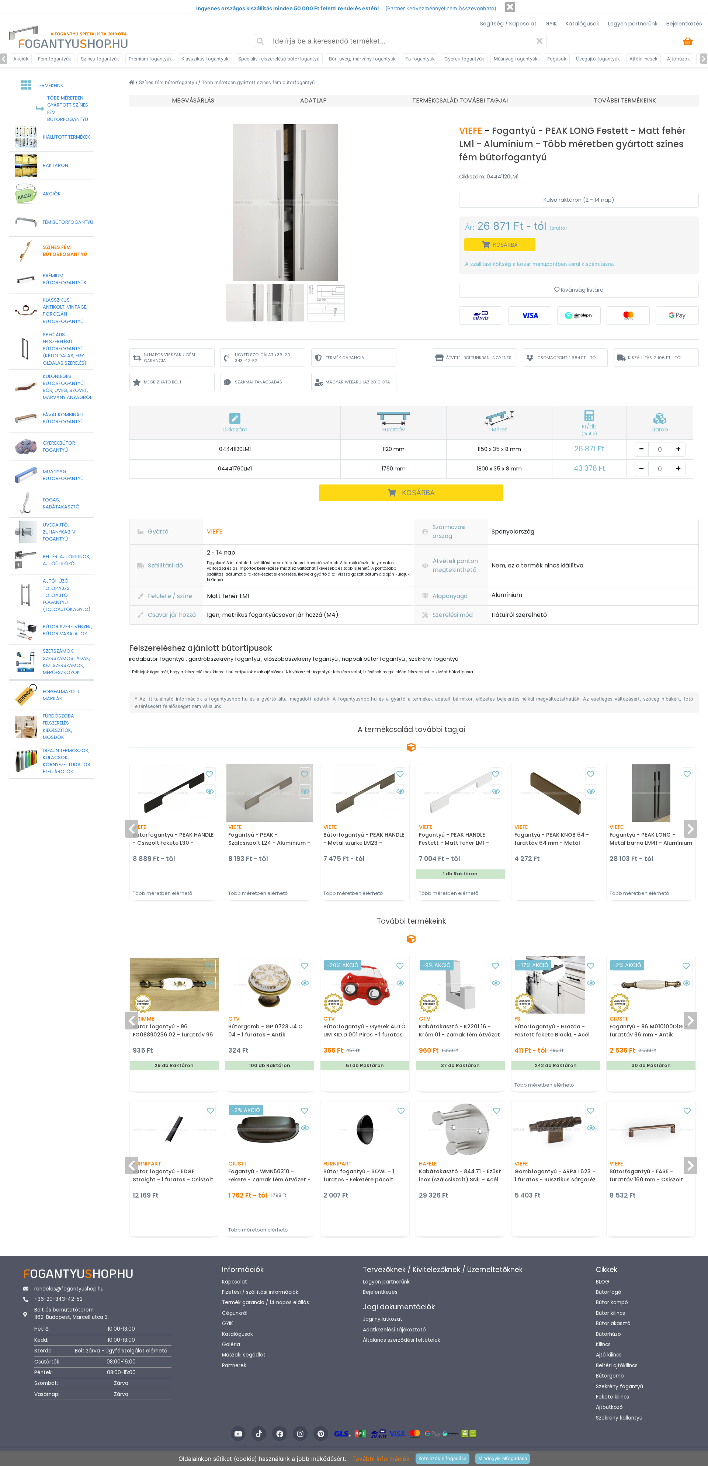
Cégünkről (234, 1313)
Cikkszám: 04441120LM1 (488, 176)
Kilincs (603, 1344)
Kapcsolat (234, 1281)
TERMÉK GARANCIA (345, 358)
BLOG (602, 1281)
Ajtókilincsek (643, 59)
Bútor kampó (612, 1302)
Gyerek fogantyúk (464, 59)
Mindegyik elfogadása (502, 1458)
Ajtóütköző (609, 1407)
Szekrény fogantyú (619, 1386)
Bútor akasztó (613, 1323)
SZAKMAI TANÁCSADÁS (258, 382)
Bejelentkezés (684, 23)
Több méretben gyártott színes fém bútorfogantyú (258, 82)
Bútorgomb (610, 1375)
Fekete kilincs (612, 1396)
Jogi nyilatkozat (382, 1319)
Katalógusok (582, 23)
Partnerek (234, 1365)
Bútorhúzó (608, 1334)
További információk (381, 1458)
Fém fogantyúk (54, 59)
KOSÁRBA (418, 492)
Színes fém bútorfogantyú (168, 82)
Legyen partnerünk (632, 23)
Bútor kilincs (610, 1313)
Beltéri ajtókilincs (617, 1365)
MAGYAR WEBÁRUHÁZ (358, 382)
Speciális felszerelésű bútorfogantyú (278, 59)
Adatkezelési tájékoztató (394, 1329)
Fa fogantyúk (420, 59)
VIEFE (472, 131)
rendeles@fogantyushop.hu (69, 1288)
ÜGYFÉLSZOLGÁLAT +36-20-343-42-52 (263, 358)
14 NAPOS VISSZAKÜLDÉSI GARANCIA (169, 358)
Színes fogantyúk (100, 59)
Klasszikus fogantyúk (205, 59)
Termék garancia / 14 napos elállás (265, 1302)
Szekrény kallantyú (619, 1417)
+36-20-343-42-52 (58, 1299)
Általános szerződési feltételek (401, 1340)
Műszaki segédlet (244, 1354)
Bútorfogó (608, 1292)
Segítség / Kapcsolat (508, 23)
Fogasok (556, 59)
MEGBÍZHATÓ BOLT (162, 382)
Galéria (231, 1344)
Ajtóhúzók (678, 59)
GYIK (551, 23)
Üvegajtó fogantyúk (598, 59)
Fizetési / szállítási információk (260, 1292)
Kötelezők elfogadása (442, 1458)
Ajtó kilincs (609, 1354)
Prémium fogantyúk (150, 59)
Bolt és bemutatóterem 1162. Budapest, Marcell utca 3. (71, 1313)
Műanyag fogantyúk (516, 59)
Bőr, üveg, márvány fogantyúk (362, 59)
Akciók (20, 59)
